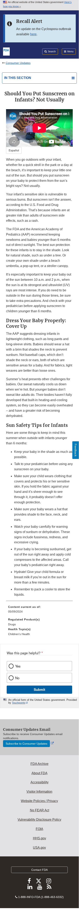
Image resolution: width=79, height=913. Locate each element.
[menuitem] (39, 610)
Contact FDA (39, 869)
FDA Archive (39, 763)
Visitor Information (39, 791)
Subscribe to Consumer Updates (26, 743)
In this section (17, 78)
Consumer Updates (18, 63)
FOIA (39, 829)
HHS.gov (39, 838)
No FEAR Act (39, 810)
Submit (39, 689)
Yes (17, 666)
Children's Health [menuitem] (19, 634)
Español (14, 150)
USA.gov (39, 847)
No (17, 677)
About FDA (39, 773)
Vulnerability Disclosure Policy (39, 819)
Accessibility (39, 782)
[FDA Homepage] (6, 51)
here (33, 34)
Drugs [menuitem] (12, 624)
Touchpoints (18, 702)
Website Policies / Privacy (39, 801)
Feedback (75, 450)
